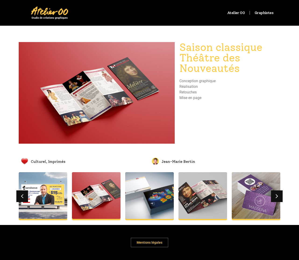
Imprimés (56, 161)
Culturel (38, 161)
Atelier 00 (236, 13)
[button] (22, 196)
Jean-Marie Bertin (178, 161)
